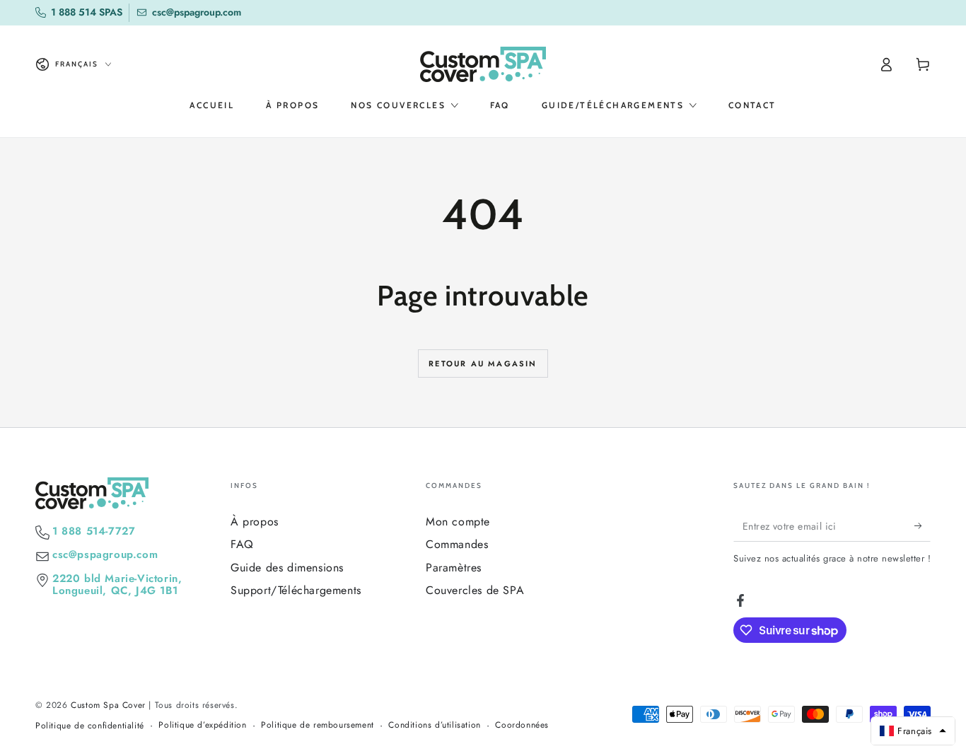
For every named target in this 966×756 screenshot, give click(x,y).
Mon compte (458, 521)
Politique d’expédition (202, 725)
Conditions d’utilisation (434, 725)
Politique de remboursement (317, 725)
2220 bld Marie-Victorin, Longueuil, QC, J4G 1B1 (117, 584)
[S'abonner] (922, 525)
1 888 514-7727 (93, 531)
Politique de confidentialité (89, 726)
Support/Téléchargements (296, 590)
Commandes (457, 544)
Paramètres (454, 567)
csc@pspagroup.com (105, 555)
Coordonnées (522, 725)
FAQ (242, 544)
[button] (913, 731)
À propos (255, 521)
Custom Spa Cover (108, 705)
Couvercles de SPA (475, 590)
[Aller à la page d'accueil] (483, 64)
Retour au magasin (483, 363)
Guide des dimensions (287, 567)
